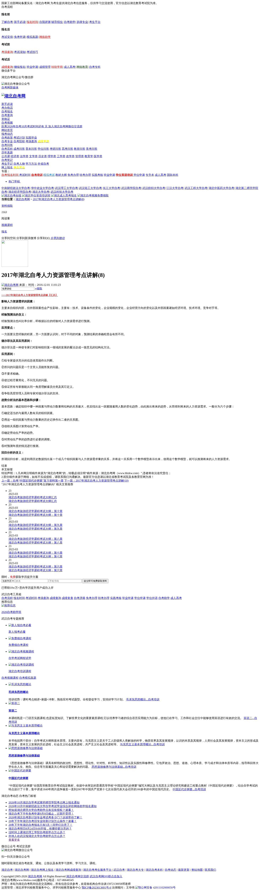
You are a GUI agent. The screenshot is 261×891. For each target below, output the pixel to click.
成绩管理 (45, 66)
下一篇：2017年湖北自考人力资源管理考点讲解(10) (96, 480)
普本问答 (31, 148)
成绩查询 (7, 66)
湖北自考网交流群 (77, 876)
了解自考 (7, 21)
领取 (38, 288)
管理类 (79, 156)
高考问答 (67, 148)
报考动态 (7, 133)
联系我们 (210, 869)
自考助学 (69, 21)
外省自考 (43, 163)
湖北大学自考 (40, 191)
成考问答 (19, 148)
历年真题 (7, 152)
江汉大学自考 (174, 188)
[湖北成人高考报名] (64, 195)
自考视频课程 (9, 677)
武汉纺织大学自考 (153, 188)
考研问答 (55, 148)
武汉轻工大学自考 (90, 188)
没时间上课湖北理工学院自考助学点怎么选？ (37, 832)
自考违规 (79, 598)
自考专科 (94, 66)
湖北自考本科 (154, 869)
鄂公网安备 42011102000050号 (157, 887)
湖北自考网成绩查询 (68, 869)
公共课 (5, 156)
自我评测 (45, 21)
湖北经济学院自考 (19, 191)
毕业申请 (32, 66)
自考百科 (7, 148)
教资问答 (79, 148)
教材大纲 (61, 174)
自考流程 (7, 598)
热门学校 (14, 181)
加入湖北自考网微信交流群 (65, 126)
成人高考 (69, 66)
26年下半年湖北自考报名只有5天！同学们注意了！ (40, 824)
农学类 (70, 156)
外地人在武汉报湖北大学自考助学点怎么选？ (37, 836)
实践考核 (97, 174)
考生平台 (94, 21)
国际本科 (172, 174)
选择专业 (82, 21)
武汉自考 (119, 869)
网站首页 (7, 130)
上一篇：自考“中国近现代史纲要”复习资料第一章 (32, 480)
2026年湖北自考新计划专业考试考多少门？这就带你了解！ (45, 817)
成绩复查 (67, 598)
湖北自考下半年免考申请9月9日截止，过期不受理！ (41, 813)
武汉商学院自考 (131, 188)
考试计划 (19, 137)
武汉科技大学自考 (62, 191)
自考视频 (7, 122)
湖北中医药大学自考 (221, 188)
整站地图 (197, 869)
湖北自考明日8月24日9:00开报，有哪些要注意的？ (40, 828)
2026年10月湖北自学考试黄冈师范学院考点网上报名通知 (44, 802)
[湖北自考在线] (11, 195)
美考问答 (91, 148)
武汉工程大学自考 (196, 188)
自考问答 (7, 145)
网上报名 (7, 167)
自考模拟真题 (27, 677)
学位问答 (43, 148)
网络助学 (45, 36)
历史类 (42, 156)
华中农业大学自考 (42, 188)
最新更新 (183, 869)
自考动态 (170, 869)
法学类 (24, 156)
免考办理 (73, 174)
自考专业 (7, 141)
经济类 (15, 156)
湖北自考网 (23, 199)
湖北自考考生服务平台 (97, 869)
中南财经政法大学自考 (15, 188)
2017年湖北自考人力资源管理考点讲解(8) (58, 199)
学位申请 (139, 174)
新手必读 (19, 21)
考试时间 (25, 174)
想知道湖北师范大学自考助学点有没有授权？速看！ (41, 809)
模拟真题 (32, 36)
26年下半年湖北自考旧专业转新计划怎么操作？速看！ (43, 821)
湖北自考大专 (135, 869)
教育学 (89, 156)
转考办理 (85, 174)
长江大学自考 (111, 188)
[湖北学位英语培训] (36, 195)
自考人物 (19, 163)
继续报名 (19, 66)
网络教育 (82, 66)
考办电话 (7, 107)
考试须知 (19, 51)
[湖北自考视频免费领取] (93, 195)
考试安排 (7, 36)
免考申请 (19, 36)
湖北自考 (7, 869)
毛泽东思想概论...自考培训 (142, 699)
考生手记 (7, 163)
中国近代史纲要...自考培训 (189, 789)
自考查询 (7, 115)
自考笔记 (7, 159)
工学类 (61, 156)
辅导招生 (57, 21)
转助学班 (57, 66)
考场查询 (7, 51)
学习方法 (31, 163)
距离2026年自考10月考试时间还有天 (24, 126)
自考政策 (7, 137)
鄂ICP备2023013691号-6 (96, 887)
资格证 (5, 118)
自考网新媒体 (9, 87)
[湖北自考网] (13, 96)
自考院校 (19, 141)
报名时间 (32, 21)
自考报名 (7, 111)
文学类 (33, 156)
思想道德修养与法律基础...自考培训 (114, 766)
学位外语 (152, 598)
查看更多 (14, 839)
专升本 (150, 174)
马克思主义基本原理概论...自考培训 (142, 744)
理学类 (52, 156)
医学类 (98, 156)
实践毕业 (31, 137)
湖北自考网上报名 (42, 869)
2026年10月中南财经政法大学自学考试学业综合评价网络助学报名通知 (53, 806)
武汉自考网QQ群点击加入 (106, 876)
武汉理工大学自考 (66, 188)
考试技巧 (32, 51)
